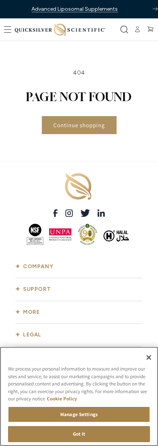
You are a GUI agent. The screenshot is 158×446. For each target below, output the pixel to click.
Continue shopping (79, 125)
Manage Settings (79, 414)
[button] (7, 29)
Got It (79, 434)
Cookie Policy (62, 398)
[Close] (148, 357)
